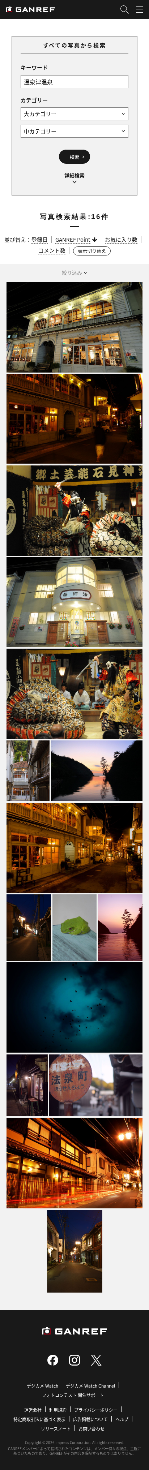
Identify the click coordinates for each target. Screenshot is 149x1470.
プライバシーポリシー (96, 1410)
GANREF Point (72, 239)
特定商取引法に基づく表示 (39, 1419)
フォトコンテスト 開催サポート (73, 1395)
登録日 (39, 239)
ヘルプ (121, 1419)
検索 (74, 156)
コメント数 (51, 250)
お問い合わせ (91, 1429)
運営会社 (33, 1410)
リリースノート (56, 1429)
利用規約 (58, 1410)
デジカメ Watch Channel (90, 1386)
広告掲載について (90, 1419)
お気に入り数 (121, 239)
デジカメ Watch (42, 1386)
